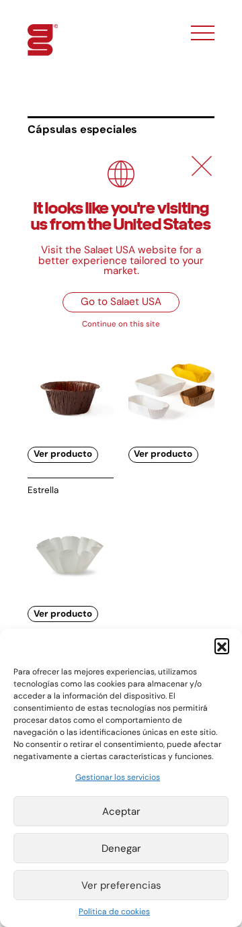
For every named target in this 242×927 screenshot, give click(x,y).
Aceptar (121, 811)
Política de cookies (114, 911)
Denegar (121, 848)
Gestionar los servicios (117, 777)
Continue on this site (121, 324)
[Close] (202, 166)
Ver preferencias (121, 885)
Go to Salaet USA (121, 301)
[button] (222, 645)
